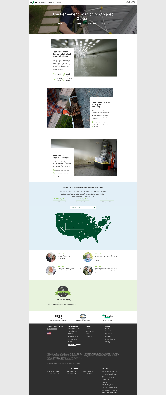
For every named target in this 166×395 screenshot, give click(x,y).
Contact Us (88, 328)
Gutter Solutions (42, 2)
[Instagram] (54, 329)
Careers (106, 331)
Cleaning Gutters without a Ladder (110, 392)
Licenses (88, 333)
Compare (70, 338)
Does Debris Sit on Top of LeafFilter (110, 373)
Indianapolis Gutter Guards (53, 373)
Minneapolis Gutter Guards (53, 371)
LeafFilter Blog (108, 330)
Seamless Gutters (72, 335)
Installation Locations (72, 339)
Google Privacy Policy (63, 355)
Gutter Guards (71, 330)
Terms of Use (108, 338)
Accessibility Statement (110, 342)
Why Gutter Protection (73, 336)
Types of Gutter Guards (107, 384)
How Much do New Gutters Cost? (109, 371)
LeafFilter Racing (108, 335)
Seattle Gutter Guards (52, 376)
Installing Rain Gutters (107, 385)
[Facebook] (48, 329)
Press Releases (108, 333)
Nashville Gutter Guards (70, 371)
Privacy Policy (108, 336)
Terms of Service (72, 355)
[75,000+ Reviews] (107, 316)
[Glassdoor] (56, 329)
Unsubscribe (89, 336)
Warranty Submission (91, 330)
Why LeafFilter (51, 2)
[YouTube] (50, 329)
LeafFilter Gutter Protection (74, 328)
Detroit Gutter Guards (88, 371)
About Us (107, 328)
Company (58, 2)
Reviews (70, 341)
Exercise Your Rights (91, 335)
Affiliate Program (90, 331)
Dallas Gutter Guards (87, 373)
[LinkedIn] (52, 329)
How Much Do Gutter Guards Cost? (110, 390)
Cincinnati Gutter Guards (70, 373)
